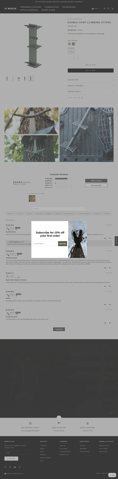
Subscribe (62, 244)
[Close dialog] (85, 223)
